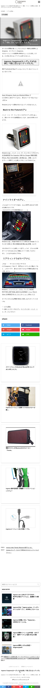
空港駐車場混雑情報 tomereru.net (15, 658)
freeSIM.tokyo (24, 679)
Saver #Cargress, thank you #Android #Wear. (15, 95)
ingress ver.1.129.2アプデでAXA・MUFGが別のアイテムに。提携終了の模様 (26, 596)
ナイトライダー (25, 309)
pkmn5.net (17, 679)
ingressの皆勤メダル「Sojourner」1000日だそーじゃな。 (24, 621)
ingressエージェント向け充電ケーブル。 (18, 529)
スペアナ (10, 309)
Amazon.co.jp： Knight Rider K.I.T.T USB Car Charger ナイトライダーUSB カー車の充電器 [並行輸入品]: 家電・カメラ (20, 243)
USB (5, 309)
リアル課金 (7, 306)
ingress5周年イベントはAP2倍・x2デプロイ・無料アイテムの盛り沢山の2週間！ (26, 635)
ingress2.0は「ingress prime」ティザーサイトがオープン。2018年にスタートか (26, 608)
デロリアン (16, 309)
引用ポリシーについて (27, 666)
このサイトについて (13, 666)
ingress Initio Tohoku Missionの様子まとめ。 (19, 547)
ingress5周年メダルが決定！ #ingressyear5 (22, 646)
